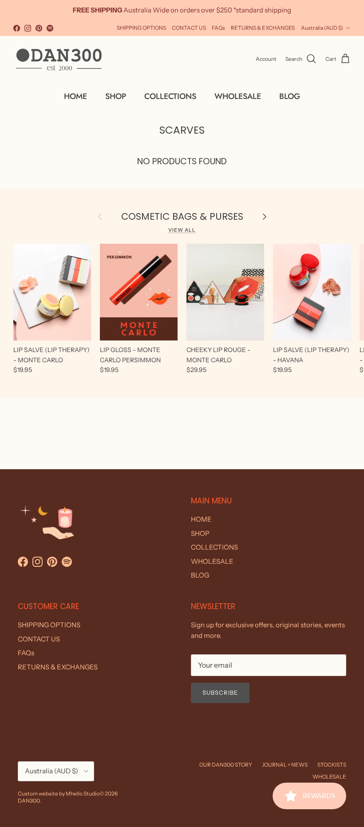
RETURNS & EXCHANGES (263, 27)
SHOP (115, 96)
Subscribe (220, 692)
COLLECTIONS (170, 96)
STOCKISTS (331, 764)
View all (181, 230)
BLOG (289, 96)
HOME (75, 96)
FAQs (218, 27)
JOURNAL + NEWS (285, 764)
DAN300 (29, 800)
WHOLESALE (237, 96)
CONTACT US (189, 27)
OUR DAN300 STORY (225, 764)
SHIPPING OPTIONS (141, 27)
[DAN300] (58, 59)
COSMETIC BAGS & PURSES (182, 216)
